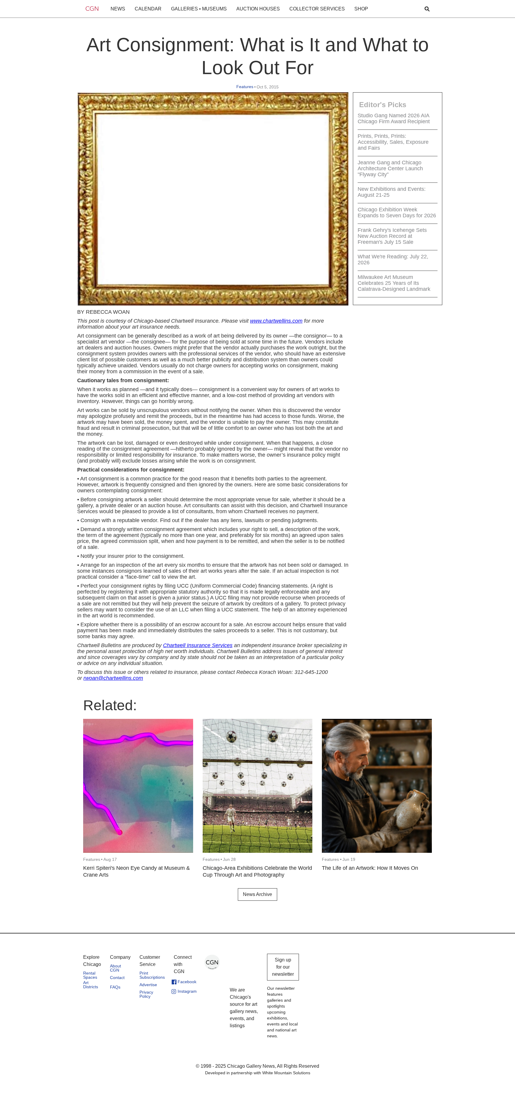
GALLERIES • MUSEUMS (199, 8)
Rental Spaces (90, 975)
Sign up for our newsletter (283, 967)
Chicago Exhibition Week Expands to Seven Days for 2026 (397, 212)
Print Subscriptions (152, 975)
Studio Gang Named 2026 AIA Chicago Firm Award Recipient (394, 118)
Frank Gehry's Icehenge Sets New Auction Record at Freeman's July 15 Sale (392, 236)
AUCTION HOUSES (258, 8)
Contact (117, 977)
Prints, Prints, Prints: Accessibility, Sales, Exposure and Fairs (393, 142)
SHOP (361, 8)
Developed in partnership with (257, 1072)
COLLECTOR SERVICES (317, 8)
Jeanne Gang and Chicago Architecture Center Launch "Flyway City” (390, 168)
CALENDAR (148, 8)
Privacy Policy (146, 994)
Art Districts (90, 985)
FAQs (115, 987)
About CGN (115, 968)
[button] (118, 9)
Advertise (148, 985)
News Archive (257, 894)
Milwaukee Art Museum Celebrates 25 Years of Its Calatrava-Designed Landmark (394, 283)
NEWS (118, 8)
